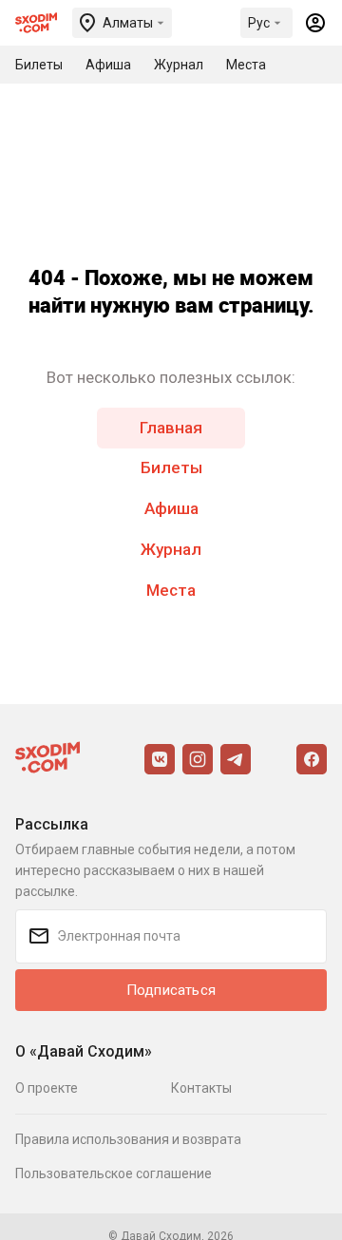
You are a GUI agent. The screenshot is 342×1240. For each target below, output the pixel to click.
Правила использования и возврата (128, 1139)
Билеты (171, 467)
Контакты (201, 1088)
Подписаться (171, 990)
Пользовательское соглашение (113, 1173)
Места (171, 590)
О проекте (46, 1088)
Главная (171, 427)
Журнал (171, 549)
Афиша (171, 508)
